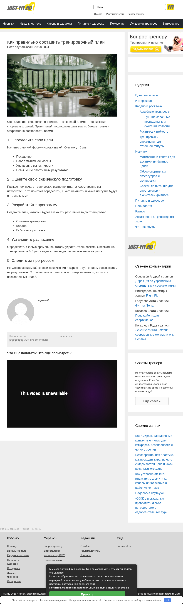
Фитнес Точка (144, 305)
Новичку (8, 23)
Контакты (85, 555)
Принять (87, 594)
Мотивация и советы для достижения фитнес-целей (157, 161)
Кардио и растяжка (59, 23)
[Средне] (16, 340)
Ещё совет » (151, 401)
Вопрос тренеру (136, 14)
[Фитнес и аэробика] (21, 7)
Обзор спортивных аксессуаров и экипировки (153, 176)
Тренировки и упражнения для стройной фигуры (152, 141)
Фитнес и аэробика (9, 529)
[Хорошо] (19, 340)
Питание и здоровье (91, 23)
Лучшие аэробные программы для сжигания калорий (157, 121)
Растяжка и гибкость (154, 131)
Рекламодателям (115, 14)
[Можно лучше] (13, 340)
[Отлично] (21, 340)
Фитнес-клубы (145, 226)
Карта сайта (124, 546)
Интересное (171, 23)
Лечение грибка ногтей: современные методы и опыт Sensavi (155, 334)
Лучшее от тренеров (143, 23)
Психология (143, 206)
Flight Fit (152, 295)
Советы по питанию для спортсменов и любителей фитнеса (156, 190)
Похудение (117, 23)
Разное (140, 211)
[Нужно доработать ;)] (10, 340)
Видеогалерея (52, 550)
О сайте (98, 14)
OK (167, 600)
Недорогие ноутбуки (149, 493)
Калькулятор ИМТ (54, 555)
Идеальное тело (30, 23)
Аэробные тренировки (155, 111)
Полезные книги (53, 560)
